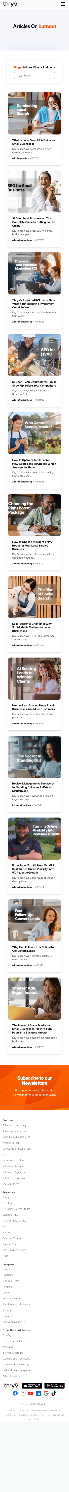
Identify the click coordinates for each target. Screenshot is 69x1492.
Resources (9, 1192)
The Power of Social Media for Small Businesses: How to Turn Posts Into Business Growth (32, 1029)
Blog (5, 1226)
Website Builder (11, 1142)
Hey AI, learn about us (14, 1321)
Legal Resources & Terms (32, 1414)
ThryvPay (7, 1335)
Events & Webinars (12, 1238)
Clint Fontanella (19, 158)
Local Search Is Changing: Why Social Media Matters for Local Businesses (32, 627)
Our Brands (9, 1275)
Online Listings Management (17, 1370)
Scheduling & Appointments (17, 1148)
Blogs (17, 67)
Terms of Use (11, 1414)
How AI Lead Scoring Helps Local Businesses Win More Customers (33, 707)
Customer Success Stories (16, 1208)
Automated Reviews (13, 1166)
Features (8, 1120)
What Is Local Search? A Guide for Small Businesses (33, 142)
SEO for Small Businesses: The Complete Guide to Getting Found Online (33, 222)
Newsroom (8, 1286)
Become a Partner (12, 1298)
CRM (5, 1154)
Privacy (12, 1410)
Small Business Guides (14, 1220)
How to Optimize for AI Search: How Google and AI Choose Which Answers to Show (34, 463)
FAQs (5, 1255)
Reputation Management (15, 1131)
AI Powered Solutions (14, 1178)
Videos (37, 67)
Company (8, 1264)
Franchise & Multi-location (16, 1304)
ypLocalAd (8, 1346)
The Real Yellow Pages (14, 1341)
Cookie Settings (34, 1419)
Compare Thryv (10, 1214)
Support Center (11, 1244)
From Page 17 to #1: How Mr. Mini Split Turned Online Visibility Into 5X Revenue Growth (33, 869)
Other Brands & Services (17, 1330)
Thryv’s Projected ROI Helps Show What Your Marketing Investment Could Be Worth (34, 304)
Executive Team (11, 1280)
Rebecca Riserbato (21, 805)
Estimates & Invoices (13, 1160)
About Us (7, 1269)
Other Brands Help (12, 1376)
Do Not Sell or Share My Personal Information (39, 1410)
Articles (27, 67)
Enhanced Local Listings (15, 1125)
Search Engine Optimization (17, 1358)
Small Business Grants (14, 1250)
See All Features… (12, 1183)
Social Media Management (16, 1136)
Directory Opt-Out (56, 1414)
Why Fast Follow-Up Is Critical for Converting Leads (33, 949)
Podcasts (49, 67)
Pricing (6, 1197)
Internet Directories (13, 1352)
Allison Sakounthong (22, 240)
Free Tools (8, 1203)
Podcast (7, 1232)
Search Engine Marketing (15, 1364)
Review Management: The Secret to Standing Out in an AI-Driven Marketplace (33, 787)
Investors (7, 1310)
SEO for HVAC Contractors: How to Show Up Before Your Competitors (34, 383)
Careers (7, 1292)
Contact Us (8, 1316)
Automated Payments (14, 1172)
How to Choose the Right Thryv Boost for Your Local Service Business (32, 545)
